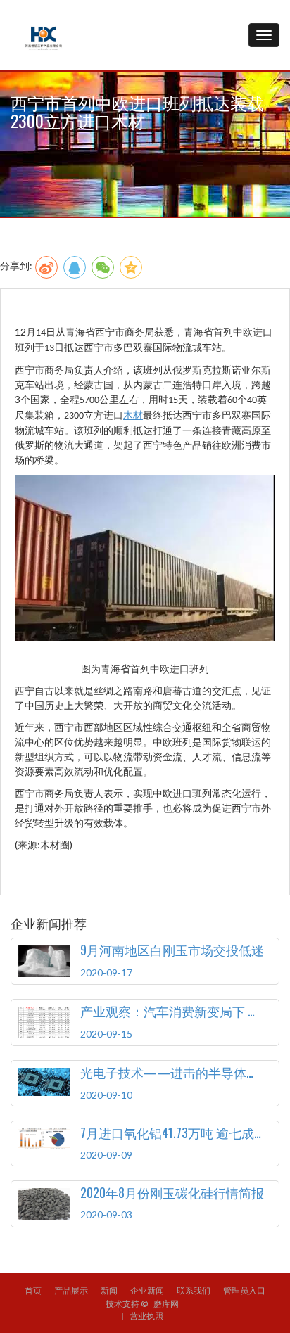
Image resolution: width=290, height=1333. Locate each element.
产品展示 (71, 1290)
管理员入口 (244, 1290)
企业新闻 (147, 1290)
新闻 (109, 1290)
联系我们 (193, 1290)
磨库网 (166, 1304)
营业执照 (146, 1315)
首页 (33, 1290)
